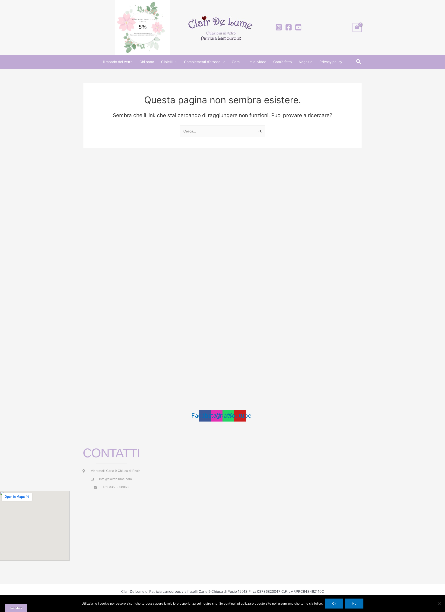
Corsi (236, 62)
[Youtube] (298, 27)
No (354, 603)
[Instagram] (278, 27)
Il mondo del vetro (118, 62)
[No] (439, 603)
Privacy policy (330, 62)
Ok (334, 603)
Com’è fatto (282, 62)
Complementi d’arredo (202, 62)
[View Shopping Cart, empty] (357, 27)
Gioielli (167, 62)
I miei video (257, 62)
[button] (175, 62)
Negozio (305, 62)
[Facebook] (288, 27)
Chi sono (147, 62)
